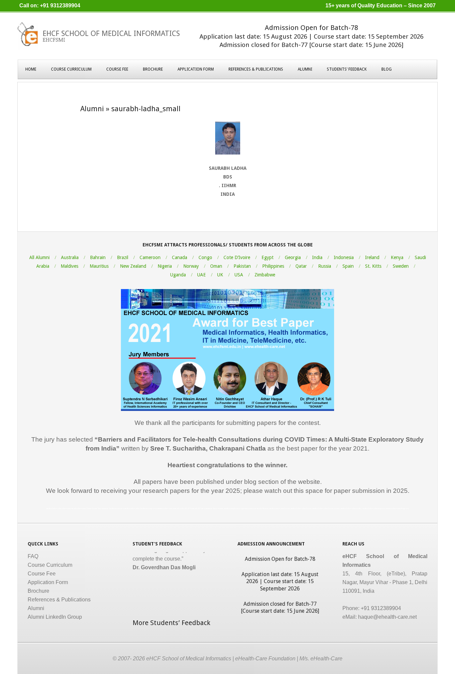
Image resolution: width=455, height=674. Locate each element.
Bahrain (98, 257)
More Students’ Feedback (171, 623)
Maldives (69, 266)
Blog (386, 69)
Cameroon (150, 257)
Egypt (267, 257)
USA (238, 274)
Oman (216, 266)
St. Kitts (373, 266)
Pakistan (242, 266)
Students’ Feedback (347, 69)
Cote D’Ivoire (237, 257)
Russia (324, 266)
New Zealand (133, 266)
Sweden (401, 266)
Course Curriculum (71, 69)
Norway (191, 266)
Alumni (305, 69)
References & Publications (255, 69)
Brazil (122, 257)
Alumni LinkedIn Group (55, 617)
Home (30, 69)
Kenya (397, 257)
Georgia (293, 257)
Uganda (178, 274)
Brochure (153, 69)
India (317, 257)
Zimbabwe (264, 274)
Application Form (196, 69)
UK (220, 274)
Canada (179, 257)
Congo (205, 257)
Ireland (372, 257)
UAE (201, 274)
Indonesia (344, 257)
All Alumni (39, 257)
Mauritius (99, 266)
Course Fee (117, 69)
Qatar (301, 266)
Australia (70, 257)
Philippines (273, 266)
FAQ (33, 556)
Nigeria (165, 266)
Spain (348, 266)
